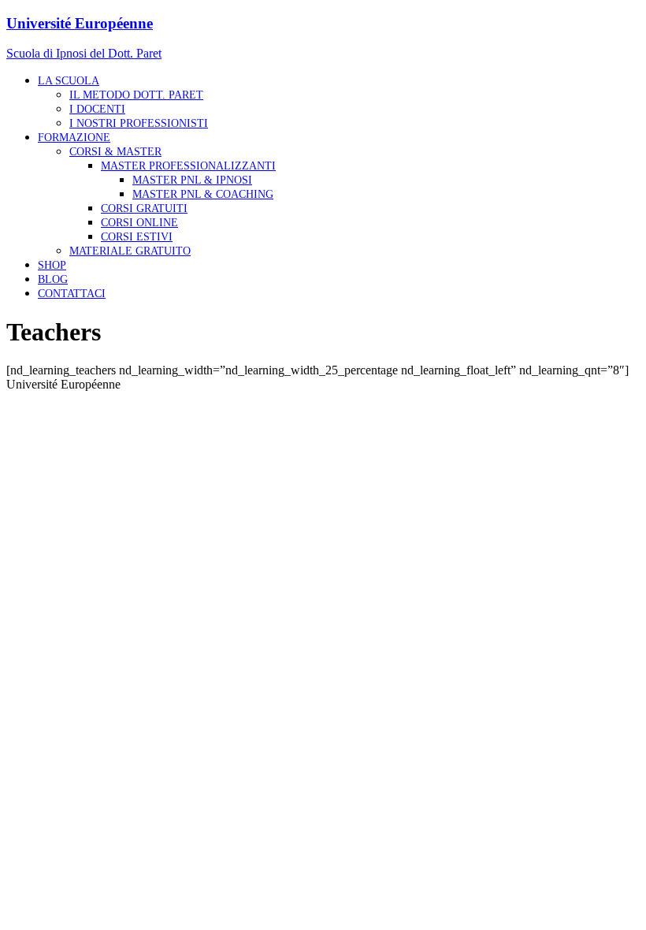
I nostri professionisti (138, 123)
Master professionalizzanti (188, 166)
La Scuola (68, 81)
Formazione (74, 137)
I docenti (97, 109)
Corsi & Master (115, 152)
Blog (53, 279)
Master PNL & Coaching (202, 194)
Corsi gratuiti (144, 208)
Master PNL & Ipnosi (192, 180)
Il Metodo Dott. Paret (136, 95)
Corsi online (139, 223)
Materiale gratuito (130, 251)
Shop (52, 265)
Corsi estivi (137, 237)
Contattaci (72, 293)
